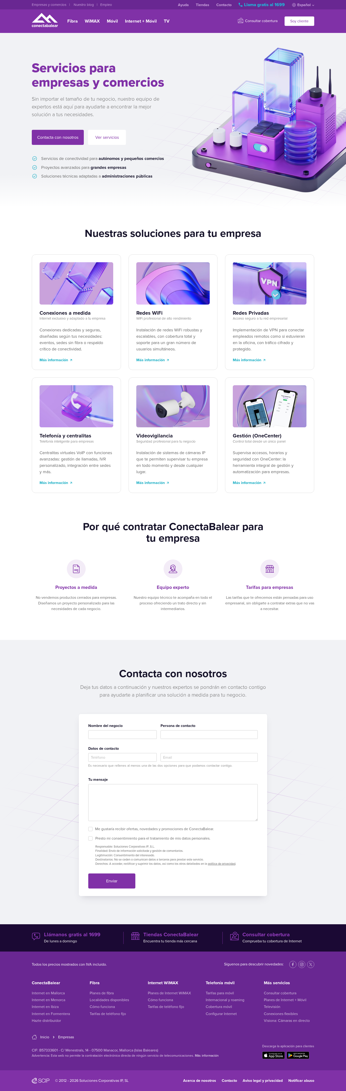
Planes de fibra (102, 993)
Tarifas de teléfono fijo (108, 1014)
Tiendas (202, 5)
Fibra (72, 21)
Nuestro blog (84, 5)
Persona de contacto (178, 725)
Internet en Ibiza (45, 1006)
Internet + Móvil (141, 21)
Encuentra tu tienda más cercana (170, 938)
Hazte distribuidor (46, 1020)
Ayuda (183, 5)
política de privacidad (221, 864)
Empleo (106, 5)
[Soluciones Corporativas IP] (40, 1080)
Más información (54, 360)
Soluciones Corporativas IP (101, 1080)
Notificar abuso (301, 1080)
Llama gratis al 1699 (264, 4)
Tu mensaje (98, 779)
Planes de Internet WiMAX (169, 993)
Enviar (111, 881)
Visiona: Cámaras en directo (287, 1020)
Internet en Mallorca (48, 993)
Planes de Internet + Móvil (285, 1000)
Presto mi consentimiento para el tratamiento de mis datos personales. (152, 838)
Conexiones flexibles (281, 1014)
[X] (310, 964)
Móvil (112, 21)
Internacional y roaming (225, 1000)
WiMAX (92, 21)
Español (304, 5)
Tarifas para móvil (220, 993)
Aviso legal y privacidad (263, 1080)
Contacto (224, 5)
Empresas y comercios (49, 5)
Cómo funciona (102, 1006)
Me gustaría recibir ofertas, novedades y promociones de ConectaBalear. (154, 829)
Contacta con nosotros (57, 137)
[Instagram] (301, 964)
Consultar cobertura (261, 21)
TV (166, 21)
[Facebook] (292, 964)
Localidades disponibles (109, 1000)
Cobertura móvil (219, 1006)
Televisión (272, 1006)
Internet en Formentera (51, 1014)
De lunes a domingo (72, 938)
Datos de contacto (103, 748)
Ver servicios (107, 137)
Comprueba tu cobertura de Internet (272, 938)
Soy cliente (299, 21)
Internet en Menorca (48, 1000)
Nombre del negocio (105, 725)
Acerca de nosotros (199, 1080)
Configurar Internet (221, 1014)
